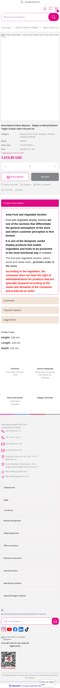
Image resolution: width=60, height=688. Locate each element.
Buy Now (45, 176)
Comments (8, 300)
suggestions (9, 319)
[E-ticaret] (29, 686)
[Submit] (55, 621)
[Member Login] (45, 8)
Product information (13, 203)
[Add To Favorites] (9, 184)
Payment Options (12, 310)
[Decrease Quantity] (5, 166)
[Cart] (56, 8)
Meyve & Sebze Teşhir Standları (33, 134)
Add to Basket (17, 176)
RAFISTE (23, 141)
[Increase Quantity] (55, 166)
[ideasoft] (15, 686)
